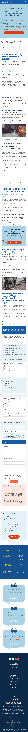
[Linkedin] (18, 703)
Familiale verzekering (17, 41)
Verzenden (14, 481)
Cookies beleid (14, 724)
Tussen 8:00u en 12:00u (9, 367)
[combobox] (4, 458)
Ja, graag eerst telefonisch (10, 350)
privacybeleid (22, 490)
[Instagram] (20, 703)
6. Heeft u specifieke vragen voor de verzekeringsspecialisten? (11, 423)
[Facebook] (7, 703)
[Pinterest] (15, 703)
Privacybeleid (14, 720)
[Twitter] (9, 703)
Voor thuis (14, 695)
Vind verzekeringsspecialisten (14, 242)
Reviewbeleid (14, 726)
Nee (5, 341)
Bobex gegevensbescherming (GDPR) (14, 718)
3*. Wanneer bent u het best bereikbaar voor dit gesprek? (14, 364)
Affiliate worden (14, 686)
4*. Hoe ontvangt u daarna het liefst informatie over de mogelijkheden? (14, 380)
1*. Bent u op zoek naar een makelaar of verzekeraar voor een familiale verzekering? (13, 337)
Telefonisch (7, 385)
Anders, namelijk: (8, 391)
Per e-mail (6, 383)
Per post (6, 389)
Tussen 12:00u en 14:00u (10, 369)
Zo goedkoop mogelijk (9, 405)
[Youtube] (12, 703)
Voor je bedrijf (14, 696)
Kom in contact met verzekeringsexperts (14, 33)
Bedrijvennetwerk (14, 699)
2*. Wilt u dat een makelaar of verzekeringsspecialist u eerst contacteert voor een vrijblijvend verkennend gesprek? (14, 347)
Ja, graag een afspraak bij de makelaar (13, 357)
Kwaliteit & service (14, 675)
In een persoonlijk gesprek (10, 387)
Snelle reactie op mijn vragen (11, 407)
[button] (25, 2)
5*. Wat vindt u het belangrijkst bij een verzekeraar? (11, 399)
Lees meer (19, 594)
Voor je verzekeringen (14, 698)
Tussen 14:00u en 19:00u (10, 370)
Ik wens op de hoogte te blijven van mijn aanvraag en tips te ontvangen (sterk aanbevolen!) (13, 477)
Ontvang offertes (14, 536)
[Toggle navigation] (25, 2)
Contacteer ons (14, 678)
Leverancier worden (14, 684)
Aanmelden (14, 688)
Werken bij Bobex (14, 687)
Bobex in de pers (14, 676)
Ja (5, 339)
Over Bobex (14, 674)
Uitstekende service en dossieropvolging (13, 403)
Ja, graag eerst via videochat (11, 352)
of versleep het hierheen (9, 435)
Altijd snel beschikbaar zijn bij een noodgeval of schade (14, 410)
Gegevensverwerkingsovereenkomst (14, 722)
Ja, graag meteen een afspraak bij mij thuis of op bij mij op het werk (14, 355)
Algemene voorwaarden (14, 717)
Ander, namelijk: (7, 415)
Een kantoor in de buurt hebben (11, 413)
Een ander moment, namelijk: (11, 372)
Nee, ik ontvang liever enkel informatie (13, 359)
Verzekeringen (7, 41)
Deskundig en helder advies (10, 402)
